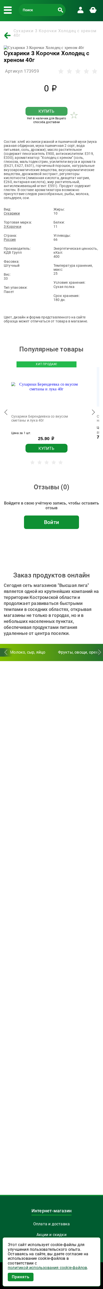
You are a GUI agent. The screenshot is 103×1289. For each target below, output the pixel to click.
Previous (6, 413)
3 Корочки (12, 227)
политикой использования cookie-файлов (47, 1268)
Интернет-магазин (52, 1210)
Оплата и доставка (51, 1224)
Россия (10, 240)
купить (46, 111)
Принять (21, 1277)
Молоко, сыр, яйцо (27, 652)
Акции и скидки (51, 1234)
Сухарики (12, 213)
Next (93, 413)
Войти (51, 522)
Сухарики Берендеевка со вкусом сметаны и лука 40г (39, 418)
